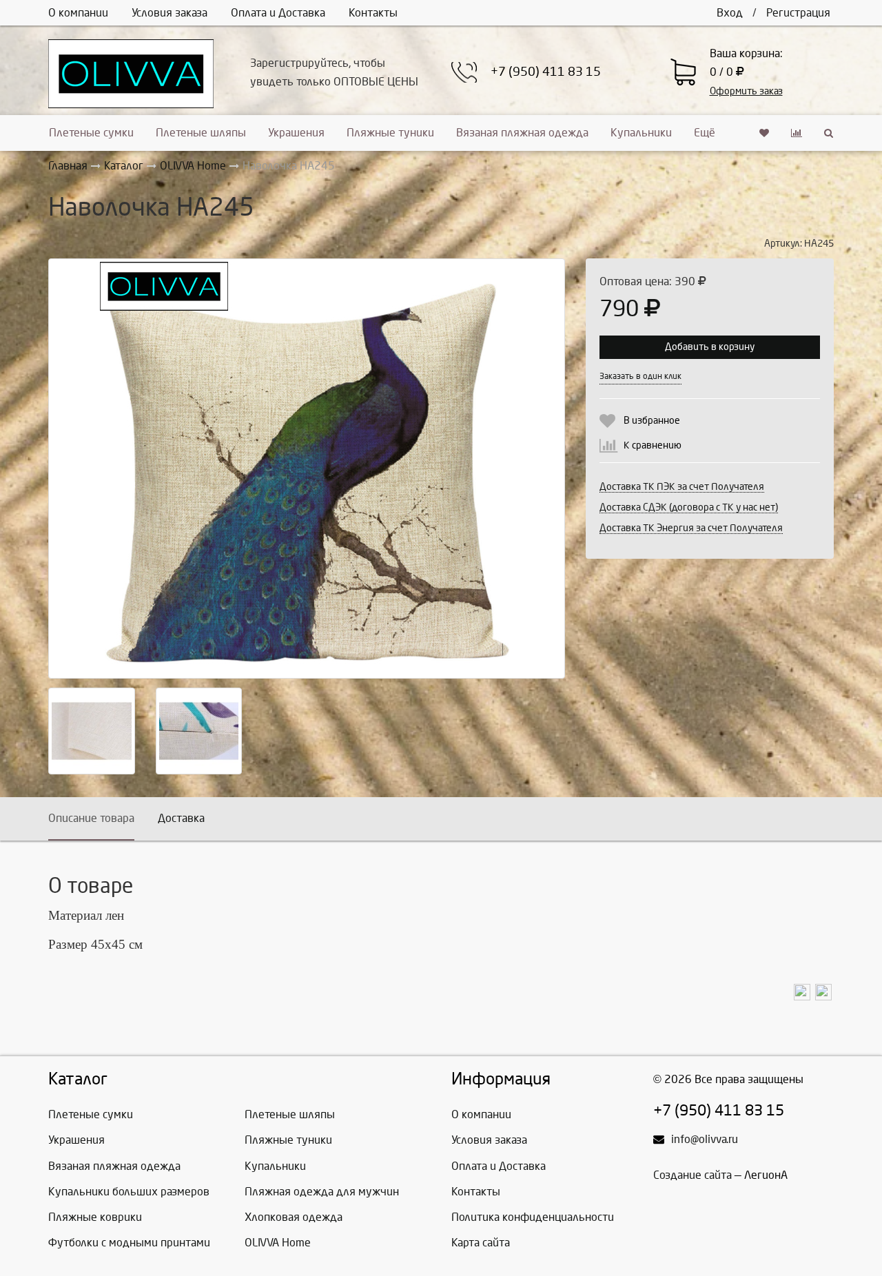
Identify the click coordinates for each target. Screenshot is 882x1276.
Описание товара (91, 818)
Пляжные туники (390, 132)
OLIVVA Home (278, 1242)
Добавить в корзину (710, 347)
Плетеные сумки (91, 132)
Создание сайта (692, 1175)
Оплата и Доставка (278, 13)
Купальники (641, 132)
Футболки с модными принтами (129, 1242)
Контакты (373, 13)
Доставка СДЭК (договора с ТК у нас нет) (688, 507)
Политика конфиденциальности (532, 1217)
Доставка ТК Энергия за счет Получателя (691, 528)
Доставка (181, 818)
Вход (730, 13)
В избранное (652, 420)
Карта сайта (480, 1242)
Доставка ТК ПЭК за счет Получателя (681, 487)
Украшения (296, 132)
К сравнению (652, 445)
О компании (78, 13)
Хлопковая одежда (293, 1217)
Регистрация (798, 13)
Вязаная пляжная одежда (522, 132)
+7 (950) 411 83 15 (546, 72)
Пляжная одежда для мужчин (322, 1191)
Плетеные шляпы (201, 132)
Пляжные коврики (95, 1217)
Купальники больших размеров (128, 1191)
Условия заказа (169, 13)
